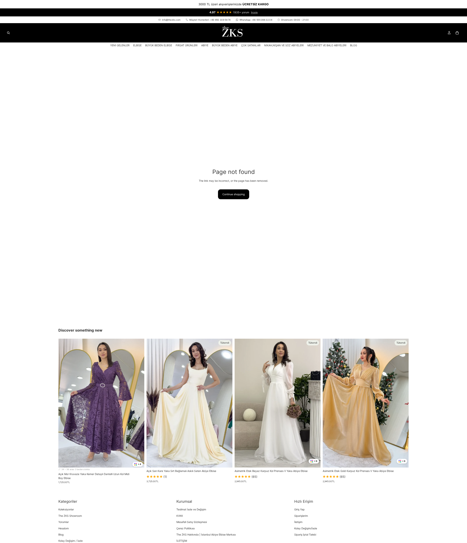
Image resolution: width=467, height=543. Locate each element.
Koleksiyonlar (66, 509)
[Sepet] (457, 33)
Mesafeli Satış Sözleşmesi (191, 521)
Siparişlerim (301, 515)
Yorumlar (63, 521)
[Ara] (8, 33)
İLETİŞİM (181, 540)
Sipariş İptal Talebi (305, 534)
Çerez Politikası (185, 528)
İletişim (298, 521)
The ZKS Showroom (70, 515)
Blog (61, 534)
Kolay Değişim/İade (305, 528)
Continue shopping (233, 194)
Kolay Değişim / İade (70, 540)
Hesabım (63, 528)
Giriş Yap (299, 509)
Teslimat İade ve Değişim (191, 509)
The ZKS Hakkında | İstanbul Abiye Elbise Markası (206, 534)
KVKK (179, 515)
